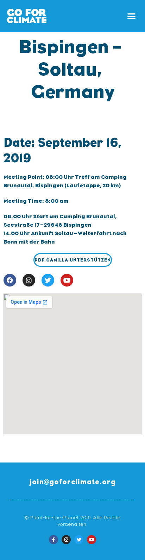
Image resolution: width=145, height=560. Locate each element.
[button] (131, 16)
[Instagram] (29, 280)
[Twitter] (48, 280)
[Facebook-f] (53, 539)
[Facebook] (10, 280)
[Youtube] (67, 280)
